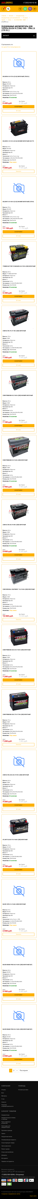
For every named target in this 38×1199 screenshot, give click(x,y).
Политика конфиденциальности (7, 1105)
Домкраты (4, 1155)
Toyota (3, 20)
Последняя (24, 1070)
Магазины (4, 1096)
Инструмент (4, 1158)
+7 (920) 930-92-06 (30, 3)
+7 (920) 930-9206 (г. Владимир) (12, 1175)
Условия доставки (23, 1089)
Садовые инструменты (7, 1161)
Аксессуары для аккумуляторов (5, 1126)
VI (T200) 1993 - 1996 (20, 20)
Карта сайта (33, 1196)
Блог (2, 1093)
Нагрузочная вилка (6, 1136)
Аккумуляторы (5, 1115)
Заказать (18, 171)
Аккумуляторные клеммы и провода (8, 1118)
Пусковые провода (6, 1130)
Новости (3, 1102)
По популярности (14, 47)
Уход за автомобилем (7, 1152)
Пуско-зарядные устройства (6, 1122)
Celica (9, 20)
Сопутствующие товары (8, 1143)
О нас (2, 1099)
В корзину (18, 106)
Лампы (3, 1133)
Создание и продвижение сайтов (10, 1194)
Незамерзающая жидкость (8, 1140)
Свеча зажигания (6, 1146)
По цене (4, 47)
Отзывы (3, 1089)
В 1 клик (18, 111)
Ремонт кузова (5, 1149)
